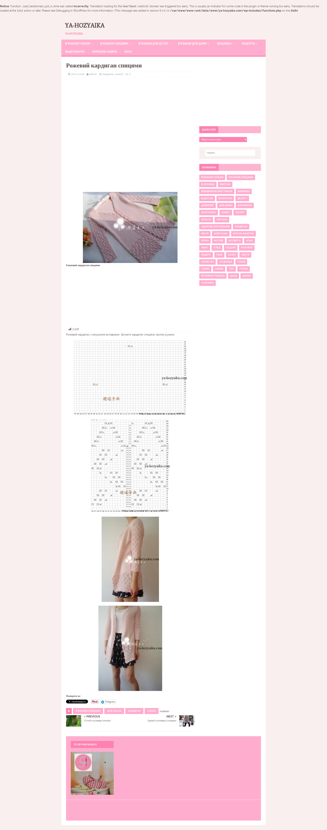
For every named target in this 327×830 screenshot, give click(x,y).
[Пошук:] (230, 153)
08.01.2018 (77, 74)
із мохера (207, 283)
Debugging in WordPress (71, 10)
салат (232, 254)
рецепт (206, 254)
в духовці (208, 184)
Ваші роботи (74, 51)
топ (231, 269)
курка (205, 240)
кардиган (134, 711)
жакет (225, 212)
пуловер (247, 247)
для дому (225, 205)
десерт (242, 198)
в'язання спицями (88, 711)
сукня (241, 261)
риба (219, 254)
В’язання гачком (77, 43)
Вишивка (224, 43)
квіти (205, 233)
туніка (243, 269)
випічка (225, 184)
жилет (240, 212)
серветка (207, 261)
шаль (233, 276)
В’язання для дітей (153, 43)
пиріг (204, 247)
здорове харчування (215, 226)
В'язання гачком (212, 177)
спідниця (225, 261)
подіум (231, 247)
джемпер (207, 205)
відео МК (207, 198)
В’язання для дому (192, 43)
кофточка (221, 233)
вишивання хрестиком (216, 191)
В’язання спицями (114, 43)
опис (249, 240)
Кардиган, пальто (113, 74)
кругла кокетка (243, 233)
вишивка (244, 191)
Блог (128, 51)
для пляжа (208, 212)
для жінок (114, 711)
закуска (221, 219)
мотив (218, 240)
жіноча (206, 219)
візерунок (225, 198)
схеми (219, 269)
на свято (234, 240)
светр (245, 254)
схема (151, 711)
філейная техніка (213, 276)
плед (216, 247)
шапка (246, 276)
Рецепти (248, 43)
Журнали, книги (104, 51)
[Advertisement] (130, 107)
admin (93, 74)
